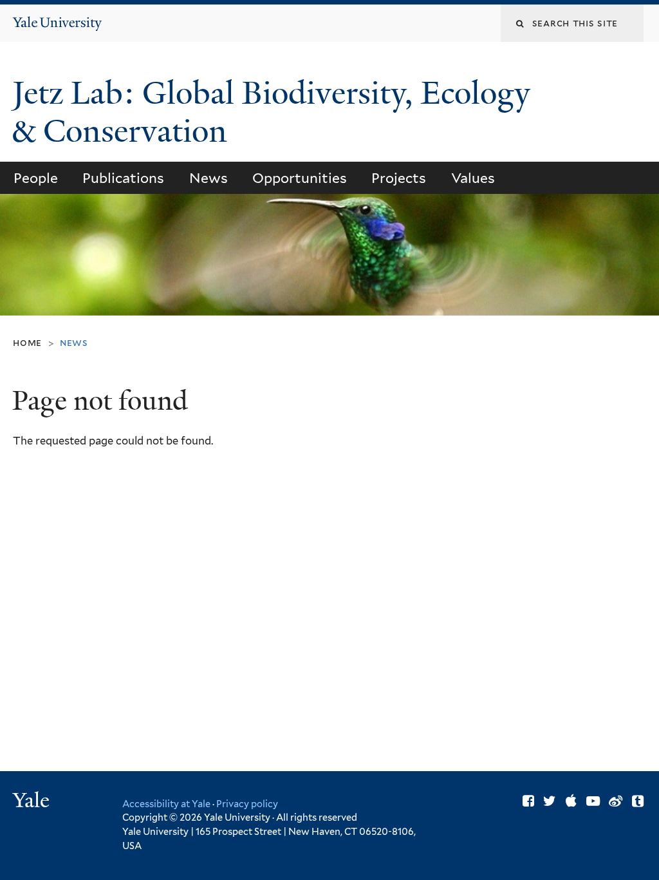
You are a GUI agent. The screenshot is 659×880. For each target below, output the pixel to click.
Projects (398, 178)
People (36, 178)
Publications (123, 178)
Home (27, 342)
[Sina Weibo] (615, 801)
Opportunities (299, 178)
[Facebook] (528, 801)
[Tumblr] (638, 801)
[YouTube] (593, 801)
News (208, 178)
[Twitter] (549, 801)
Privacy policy (247, 803)
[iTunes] (571, 801)
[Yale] (33, 801)
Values (473, 178)
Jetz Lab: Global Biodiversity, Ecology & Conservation (271, 112)
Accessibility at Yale (166, 803)
